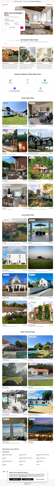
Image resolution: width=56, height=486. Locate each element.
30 (18, 40)
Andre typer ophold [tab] (5, 451)
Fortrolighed (26, 484)
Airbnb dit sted (49, 4)
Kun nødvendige (28, 479)
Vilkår (30, 484)
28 (14, 40)
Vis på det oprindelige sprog (36, 1)
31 (5, 42)
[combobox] (13, 20)
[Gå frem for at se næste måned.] (18, 27)
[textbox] (9, 24)
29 (16, 40)
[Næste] (30, 44)
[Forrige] (25, 44)
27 (12, 40)
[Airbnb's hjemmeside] (5, 4)
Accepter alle (15, 479)
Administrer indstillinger (40, 479)
